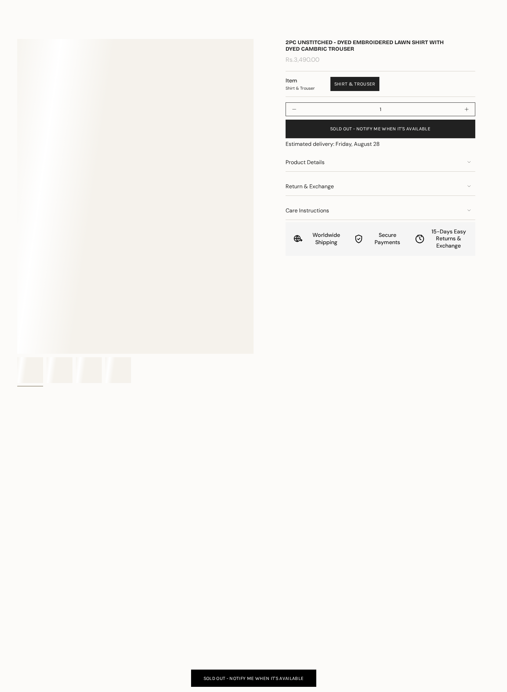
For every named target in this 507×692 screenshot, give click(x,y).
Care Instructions (307, 210)
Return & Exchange (310, 186)
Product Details (305, 162)
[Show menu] (21, 25)
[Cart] (486, 25)
